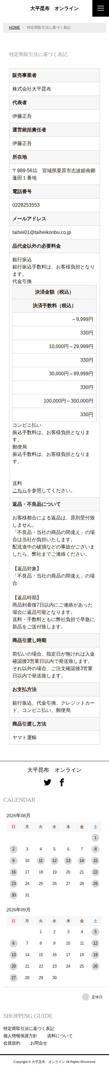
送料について (60, 1036)
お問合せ (38, 1043)
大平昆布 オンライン (54, 8)
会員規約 (11, 1043)
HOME (14, 27)
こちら (19, 490)
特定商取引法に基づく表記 (28, 1028)
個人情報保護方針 (20, 1036)
